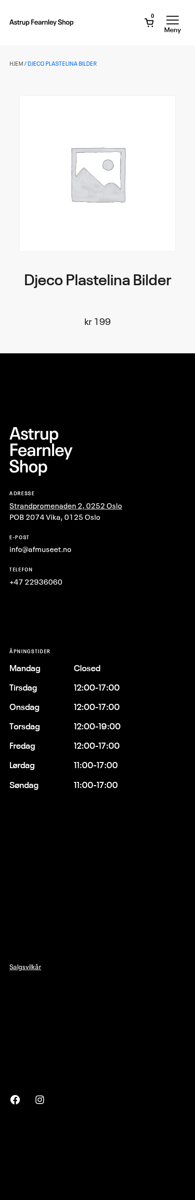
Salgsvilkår (25, 967)
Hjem (16, 63)
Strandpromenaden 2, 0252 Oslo (65, 505)
